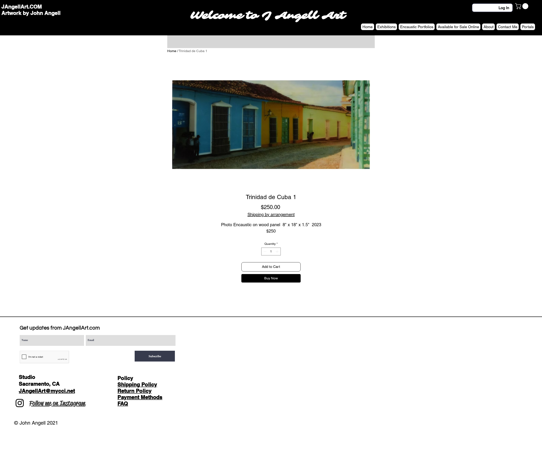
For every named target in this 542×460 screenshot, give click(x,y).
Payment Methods (140, 397)
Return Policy (135, 391)
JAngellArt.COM (21, 6)
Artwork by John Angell (31, 13)
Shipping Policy (137, 384)
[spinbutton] (271, 251)
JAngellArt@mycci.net (47, 391)
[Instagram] (19, 403)
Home (171, 51)
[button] (522, 6)
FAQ (123, 403)
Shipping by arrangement (271, 214)
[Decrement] (264, 251)
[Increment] (277, 251)
